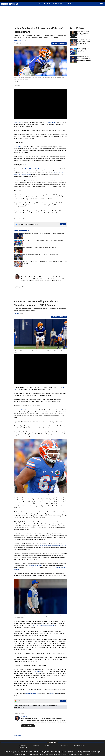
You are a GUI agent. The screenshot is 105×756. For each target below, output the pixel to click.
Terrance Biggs (17, 40)
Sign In (102, 3)
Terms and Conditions (63, 745)
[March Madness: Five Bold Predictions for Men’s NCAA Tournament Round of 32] (80, 34)
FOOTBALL (42, 4)
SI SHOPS (31, 1)
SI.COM (2, 1)
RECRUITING (50, 4)
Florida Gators (18, 85)
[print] (23, 287)
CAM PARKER (24, 716)
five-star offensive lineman (22, 410)
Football (20, 735)
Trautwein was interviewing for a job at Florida (52, 545)
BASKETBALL (59, 4)
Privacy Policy (22, 745)
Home (15, 735)
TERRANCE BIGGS (25, 275)
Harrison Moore (36, 671)
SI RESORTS (25, 1)
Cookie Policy (36, 745)
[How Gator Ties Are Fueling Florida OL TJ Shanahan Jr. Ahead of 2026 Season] (80, 59)
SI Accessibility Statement (80, 745)
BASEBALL (68, 4)
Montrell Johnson (19, 146)
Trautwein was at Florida (35, 565)
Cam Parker (16, 313)
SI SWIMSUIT (12, 1)
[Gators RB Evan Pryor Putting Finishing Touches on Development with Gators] (80, 51)
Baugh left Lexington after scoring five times (38, 169)
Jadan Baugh (17, 122)
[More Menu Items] (73, 4)
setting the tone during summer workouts (42, 625)
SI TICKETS (18, 1)
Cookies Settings (23, 747)
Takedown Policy (48, 745)
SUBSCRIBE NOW (46, 1)
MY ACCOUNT (38, 1)
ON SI (7, 1)
